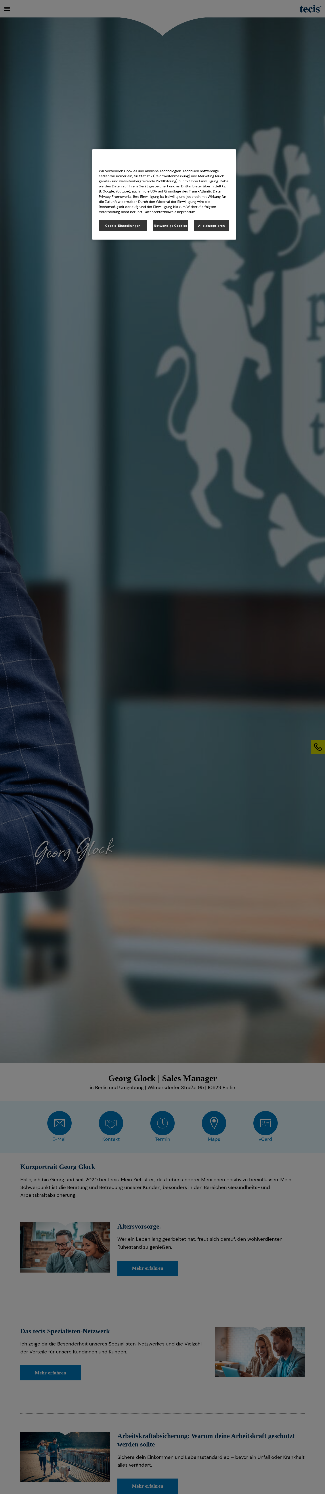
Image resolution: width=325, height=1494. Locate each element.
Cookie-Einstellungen (123, 226)
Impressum (186, 212)
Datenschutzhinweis (160, 212)
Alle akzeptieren (211, 226)
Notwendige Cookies (170, 226)
